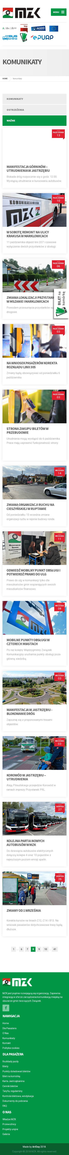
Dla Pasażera (9, 1028)
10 (45, 949)
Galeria (6, 1134)
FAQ (5, 1106)
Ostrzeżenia (15, 109)
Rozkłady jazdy (11, 1061)
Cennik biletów (10, 1086)
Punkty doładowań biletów (16, 1071)
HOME (5, 79)
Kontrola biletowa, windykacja (18, 1096)
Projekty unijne (10, 1129)
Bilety (5, 1066)
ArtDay (36, 1146)
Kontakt (7, 1043)
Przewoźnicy (9, 1124)
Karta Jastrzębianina (13, 1081)
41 (54, 949)
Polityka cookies (11, 1048)
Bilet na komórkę (11, 1076)
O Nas (6, 1033)
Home (6, 1023)
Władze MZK (9, 1119)
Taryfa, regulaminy (12, 1091)
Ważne (11, 120)
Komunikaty (15, 98)
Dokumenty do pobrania (15, 1101)
